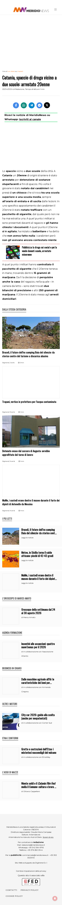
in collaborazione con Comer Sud (37, 723)
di (22, 617)
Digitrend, (6, 362)
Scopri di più (48, 837)
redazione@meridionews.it (33, 845)
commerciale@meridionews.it (35, 855)
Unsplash (20, 71)
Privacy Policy (29, 890)
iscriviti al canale (30, 119)
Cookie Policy (14, 896)
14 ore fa (12, 461)
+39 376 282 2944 (35, 850)
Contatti (11, 890)
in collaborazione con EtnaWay (36, 757)
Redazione (19, 89)
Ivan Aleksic (11, 71)
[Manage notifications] (55, 898)
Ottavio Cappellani (31, 791)
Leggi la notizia (27, 538)
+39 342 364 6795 (36, 847)
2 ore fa (12, 362)
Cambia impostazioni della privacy (31, 871)
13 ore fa (12, 412)
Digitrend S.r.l (41, 863)
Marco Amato (29, 617)
